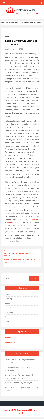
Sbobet (7, 303)
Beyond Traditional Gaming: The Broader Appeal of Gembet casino (20, 361)
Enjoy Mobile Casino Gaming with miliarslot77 (17, 368)
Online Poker (10, 317)
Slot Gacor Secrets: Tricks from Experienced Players (21, 388)
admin (7, 49)
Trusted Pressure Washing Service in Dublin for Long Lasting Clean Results (21, 376)
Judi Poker (9, 308)
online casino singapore (14, 241)
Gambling (8, 299)
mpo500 (8, 338)
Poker (7, 321)
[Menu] (3, 2)
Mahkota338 (10, 342)
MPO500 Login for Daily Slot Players (18, 383)
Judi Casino (9, 312)
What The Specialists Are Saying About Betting (19, 255)
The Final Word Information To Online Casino (19, 261)
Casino (8, 37)
